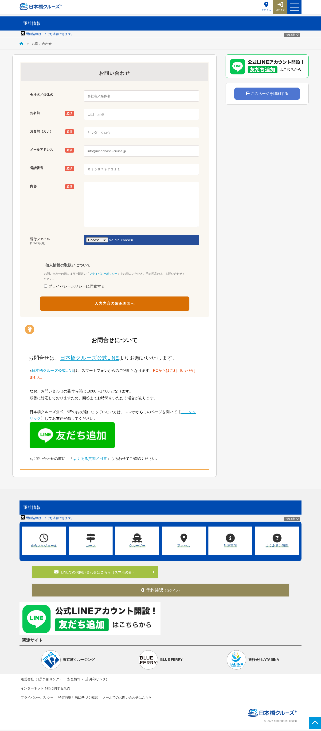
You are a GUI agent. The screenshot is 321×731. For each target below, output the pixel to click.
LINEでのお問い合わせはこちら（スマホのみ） (98, 572)
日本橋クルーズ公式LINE (89, 358)
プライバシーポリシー (103, 273)
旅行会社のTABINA (263, 660)
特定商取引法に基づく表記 (78, 697)
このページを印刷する (269, 94)
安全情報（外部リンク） (88, 679)
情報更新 (290, 34)
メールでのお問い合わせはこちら (127, 697)
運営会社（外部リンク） (42, 679)
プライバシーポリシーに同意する (76, 286)
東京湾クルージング (79, 660)
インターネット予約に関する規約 (45, 688)
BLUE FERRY (171, 660)
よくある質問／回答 (90, 459)
